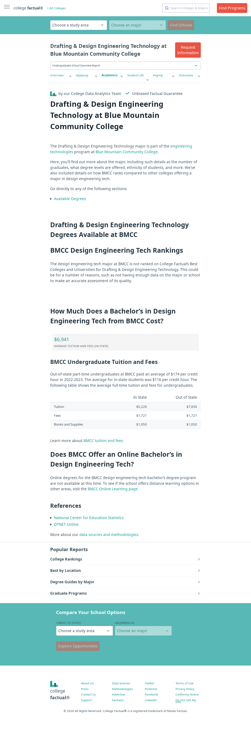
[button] (188, 50)
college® (60, 694)
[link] (61, 75)
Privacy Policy (185, 689)
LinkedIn (151, 700)
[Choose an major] (137, 25)
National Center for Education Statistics (89, 517)
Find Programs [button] (232, 8)
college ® (28, 8)
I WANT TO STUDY (68, 623)
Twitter (149, 683)
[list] (61, 75)
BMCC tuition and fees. (104, 440)
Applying (82, 75)
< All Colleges (56, 8)
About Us (87, 683)
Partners (118, 700)
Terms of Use (185, 683)
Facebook (151, 694)
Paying (158, 75)
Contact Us (88, 694)
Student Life (135, 75)
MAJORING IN (124, 623)
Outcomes (186, 75)
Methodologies (122, 689)
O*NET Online (66, 524)
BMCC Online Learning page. (113, 488)
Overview (57, 75)
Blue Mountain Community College (126, 151)
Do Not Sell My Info (186, 701)
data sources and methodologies (108, 534)
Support (86, 700)
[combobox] (185, 8)
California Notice (187, 694)
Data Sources (121, 683)
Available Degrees (70, 198)
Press (84, 689)
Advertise (118, 694)
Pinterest (151, 689)
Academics (110, 75)
